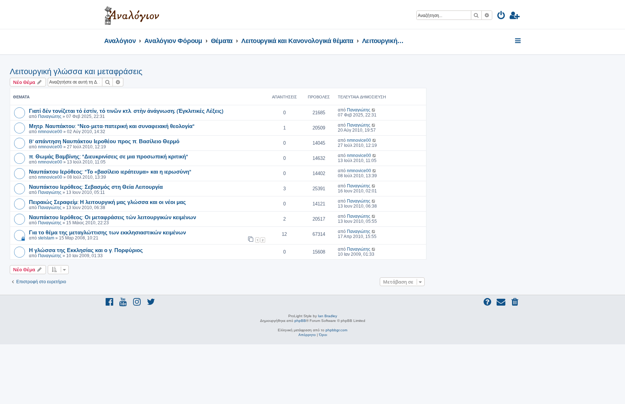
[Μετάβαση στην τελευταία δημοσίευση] (373, 109)
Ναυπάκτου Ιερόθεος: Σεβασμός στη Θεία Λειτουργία (96, 186)
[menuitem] (501, 16)
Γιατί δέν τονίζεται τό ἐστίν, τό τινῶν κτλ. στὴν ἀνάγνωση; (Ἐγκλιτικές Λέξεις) (126, 110)
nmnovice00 (50, 131)
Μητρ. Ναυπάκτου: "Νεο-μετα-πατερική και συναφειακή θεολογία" (112, 126)
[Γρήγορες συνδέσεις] (518, 41)
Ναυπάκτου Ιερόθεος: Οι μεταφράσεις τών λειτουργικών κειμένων (112, 217)
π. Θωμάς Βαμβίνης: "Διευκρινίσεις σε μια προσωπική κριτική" (108, 156)
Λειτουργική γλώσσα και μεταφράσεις (76, 71)
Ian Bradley (327, 316)
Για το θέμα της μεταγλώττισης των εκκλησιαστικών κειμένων (107, 232)
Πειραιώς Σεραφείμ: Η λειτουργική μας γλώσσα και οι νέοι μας (107, 202)
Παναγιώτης (49, 116)
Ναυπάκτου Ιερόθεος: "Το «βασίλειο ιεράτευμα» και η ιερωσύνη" (110, 171)
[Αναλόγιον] (132, 14)
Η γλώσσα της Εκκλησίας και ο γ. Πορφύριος (86, 250)
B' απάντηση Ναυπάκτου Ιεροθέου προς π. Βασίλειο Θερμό (104, 141)
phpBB (300, 321)
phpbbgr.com (336, 330)
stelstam (46, 238)
